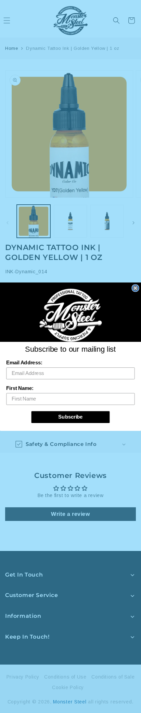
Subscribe (70, 417)
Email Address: (24, 362)
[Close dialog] (135, 288)
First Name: (20, 388)
